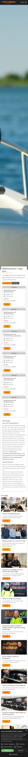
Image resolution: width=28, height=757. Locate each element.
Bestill (7, 304)
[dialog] (14, 743)
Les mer (6, 521)
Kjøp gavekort (15, 283)
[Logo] (8, 2)
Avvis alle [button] (20, 750)
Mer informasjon (6, 283)
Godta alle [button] (7, 750)
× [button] (26, 730)
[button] (14, 754)
